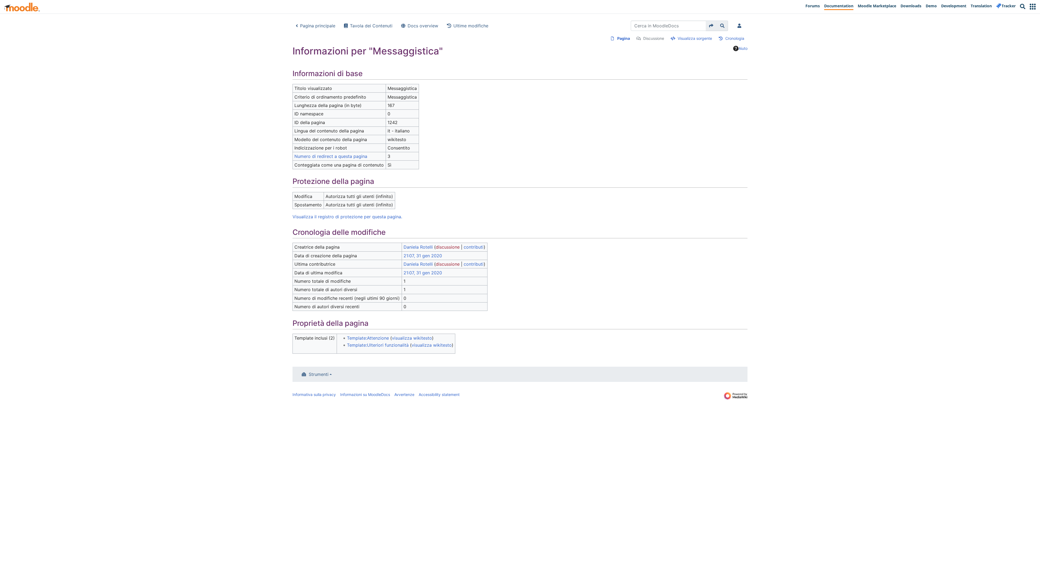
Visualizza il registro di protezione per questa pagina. (347, 216)
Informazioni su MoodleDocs (365, 394)
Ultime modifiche (470, 25)
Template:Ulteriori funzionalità (378, 345)
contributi (474, 247)
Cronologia (734, 38)
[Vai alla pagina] (711, 26)
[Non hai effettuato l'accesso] (740, 25)
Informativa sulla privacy (314, 394)
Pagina (623, 38)
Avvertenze (404, 394)
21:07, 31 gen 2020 (423, 255)
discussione (448, 247)
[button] (1033, 6)
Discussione (653, 38)
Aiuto (743, 48)
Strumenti (319, 374)
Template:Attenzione (368, 338)
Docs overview (423, 25)
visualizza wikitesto (412, 338)
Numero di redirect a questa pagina (330, 156)
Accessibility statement (439, 394)
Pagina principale (317, 25)
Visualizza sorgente (695, 38)
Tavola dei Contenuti (371, 25)
